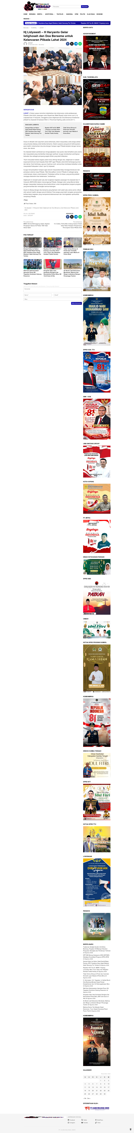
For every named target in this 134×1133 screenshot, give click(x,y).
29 (100, 1094)
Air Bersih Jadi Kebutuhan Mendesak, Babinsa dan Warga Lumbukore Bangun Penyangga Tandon (72, 273)
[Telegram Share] (76, 44)
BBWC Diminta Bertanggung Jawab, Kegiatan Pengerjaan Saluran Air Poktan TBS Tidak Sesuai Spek (37, 224)
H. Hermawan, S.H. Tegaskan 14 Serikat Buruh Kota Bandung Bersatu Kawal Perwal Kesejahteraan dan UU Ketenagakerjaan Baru (96, 982)
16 (104, 1087)
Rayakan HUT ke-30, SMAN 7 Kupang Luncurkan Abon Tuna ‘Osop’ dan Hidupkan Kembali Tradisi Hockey (52, 23)
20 (93, 1090)
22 (100, 1090)
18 (85, 1090)
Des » (89, 1098)
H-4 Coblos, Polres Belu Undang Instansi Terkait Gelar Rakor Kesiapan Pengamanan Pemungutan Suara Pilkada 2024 (68, 224)
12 (89, 1087)
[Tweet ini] (72, 44)
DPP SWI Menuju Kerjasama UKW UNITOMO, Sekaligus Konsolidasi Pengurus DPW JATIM (96, 956)
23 (104, 1090)
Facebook (72, 1120)
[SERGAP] (38, 6)
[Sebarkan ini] (68, 44)
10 (108, 1084)
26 (89, 1094)
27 (93, 1094)
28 (97, 1094)
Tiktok (98, 1122)
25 (85, 1094)
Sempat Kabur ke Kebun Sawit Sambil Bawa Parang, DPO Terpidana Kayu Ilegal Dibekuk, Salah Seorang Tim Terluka (33, 131)
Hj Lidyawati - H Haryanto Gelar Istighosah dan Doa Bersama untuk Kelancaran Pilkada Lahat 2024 (52, 209)
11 (85, 1087)
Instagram (72, 1122)
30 (104, 1094)
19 (89, 1090)
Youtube (85, 1122)
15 (100, 1087)
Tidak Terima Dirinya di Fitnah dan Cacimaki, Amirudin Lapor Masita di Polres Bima (70, 130)
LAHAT (26, 113)
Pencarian (85, 6)
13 (93, 1087)
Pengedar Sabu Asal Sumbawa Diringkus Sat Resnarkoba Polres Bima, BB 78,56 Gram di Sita (52, 273)
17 (108, 1087)
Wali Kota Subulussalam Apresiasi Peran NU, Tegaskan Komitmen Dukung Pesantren (32, 273)
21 (97, 1090)
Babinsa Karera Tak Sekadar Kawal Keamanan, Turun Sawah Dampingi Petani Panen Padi (95, 1009)
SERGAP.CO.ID (29, 110)
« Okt (84, 1098)
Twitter (85, 1120)
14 (97, 1087)
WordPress (100, 1120)
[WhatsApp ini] (80, 44)
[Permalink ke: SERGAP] (25, 43)
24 (108, 1090)
